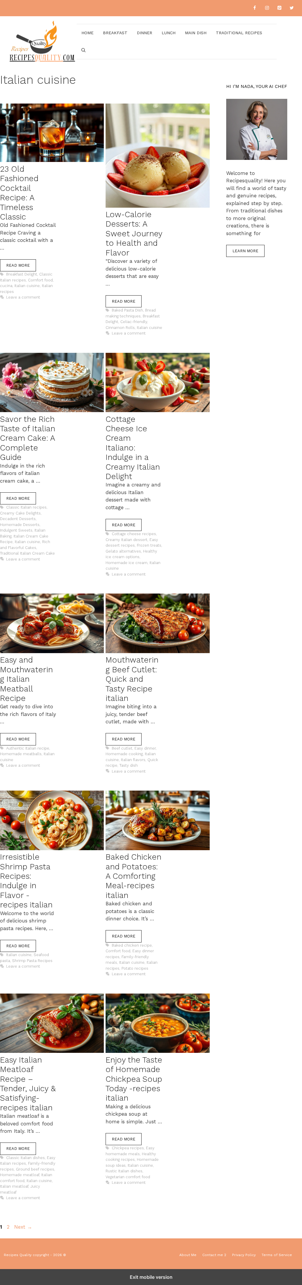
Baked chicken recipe (132, 945)
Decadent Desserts (18, 519)
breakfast (115, 32)
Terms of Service (277, 1255)
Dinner (144, 32)
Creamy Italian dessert (126, 539)
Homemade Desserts (20, 524)
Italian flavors (133, 760)
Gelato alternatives (123, 551)
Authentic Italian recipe (27, 748)
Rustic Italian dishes (124, 1171)
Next (23, 1227)
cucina (6, 285)
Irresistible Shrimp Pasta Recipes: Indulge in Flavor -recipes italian (26, 880)
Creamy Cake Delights (20, 513)
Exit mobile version (151, 1277)
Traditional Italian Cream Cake (27, 553)
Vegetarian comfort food (128, 1177)
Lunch (168, 32)
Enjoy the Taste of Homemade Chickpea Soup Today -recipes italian (134, 1079)
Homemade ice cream (126, 562)
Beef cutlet (122, 748)
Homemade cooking (124, 754)
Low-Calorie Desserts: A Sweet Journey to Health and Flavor (134, 234)
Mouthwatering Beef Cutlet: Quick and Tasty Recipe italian (132, 679)
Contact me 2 (214, 1255)
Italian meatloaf (14, 1186)
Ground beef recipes (35, 1169)
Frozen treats (149, 545)
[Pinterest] (279, 8)
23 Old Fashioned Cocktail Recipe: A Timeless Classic (19, 193)
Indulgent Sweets (16, 530)
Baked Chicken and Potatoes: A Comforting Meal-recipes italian (133, 876)
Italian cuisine (27, 285)
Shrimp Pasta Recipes (32, 960)
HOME (87, 32)
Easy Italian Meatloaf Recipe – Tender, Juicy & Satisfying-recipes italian (28, 1083)
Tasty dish (128, 765)
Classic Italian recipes (26, 507)
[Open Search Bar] (83, 50)
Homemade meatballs (21, 754)
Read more (18, 265)
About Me (187, 1255)
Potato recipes (135, 968)
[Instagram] (267, 8)
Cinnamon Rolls (120, 327)
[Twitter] (292, 8)
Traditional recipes (239, 32)
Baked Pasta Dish (127, 310)
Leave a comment (23, 297)
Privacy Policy (244, 1255)
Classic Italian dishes (25, 1157)
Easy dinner (145, 748)
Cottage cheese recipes (134, 534)
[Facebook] (255, 8)
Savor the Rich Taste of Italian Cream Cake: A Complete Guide (27, 438)
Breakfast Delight (21, 274)
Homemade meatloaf (19, 1175)
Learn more (245, 251)
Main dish (195, 32)
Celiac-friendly (133, 321)
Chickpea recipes (128, 1148)
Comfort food (40, 280)
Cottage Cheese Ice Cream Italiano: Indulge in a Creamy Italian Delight (133, 447)
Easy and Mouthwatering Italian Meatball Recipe (26, 679)
